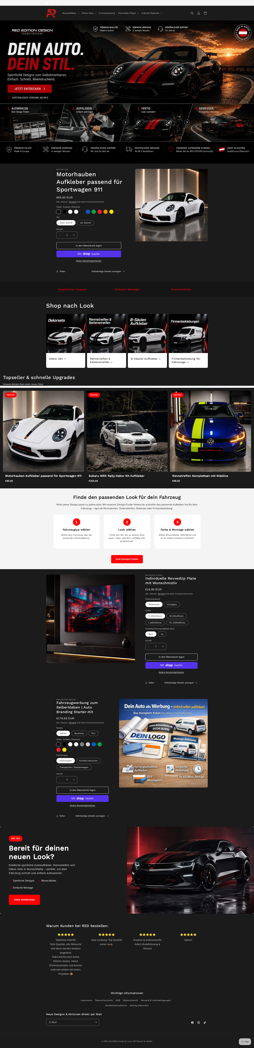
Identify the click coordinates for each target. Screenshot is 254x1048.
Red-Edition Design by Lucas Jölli (122, 1041)
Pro (93, 733)
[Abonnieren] (95, 1022)
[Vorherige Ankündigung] (95, 3)
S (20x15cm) (155, 616)
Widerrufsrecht (130, 1000)
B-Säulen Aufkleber (144, 358)
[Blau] (88, 212)
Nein (150, 634)
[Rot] (100, 212)
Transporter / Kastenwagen (74, 767)
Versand (72, 202)
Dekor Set (56, 358)
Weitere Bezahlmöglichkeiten (89, 261)
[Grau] (82, 744)
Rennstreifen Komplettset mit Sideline (200, 476)
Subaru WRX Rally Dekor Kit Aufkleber (117, 476)
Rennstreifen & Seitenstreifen (100, 360)
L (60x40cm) (155, 622)
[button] (70, 13)
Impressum (86, 1000)
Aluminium (153, 604)
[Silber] (88, 744)
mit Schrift (85, 223)
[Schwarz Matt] (64, 212)
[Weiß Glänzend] (70, 212)
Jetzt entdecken (24, 899)
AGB (118, 1000)
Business (79, 733)
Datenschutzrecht (104, 1000)
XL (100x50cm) (177, 622)
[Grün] (94, 212)
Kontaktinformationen (116, 1005)
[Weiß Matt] (76, 212)
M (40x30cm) (177, 616)
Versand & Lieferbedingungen (156, 1000)
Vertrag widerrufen (139, 1005)
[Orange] (105, 212)
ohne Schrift (66, 223)
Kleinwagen (66, 761)
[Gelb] (111, 212)
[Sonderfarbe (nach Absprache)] (117, 212)
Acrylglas (172, 604)
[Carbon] (82, 212)
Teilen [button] (62, 271)
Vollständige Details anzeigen (106, 271)
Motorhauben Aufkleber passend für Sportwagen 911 (43, 476)
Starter (63, 733)
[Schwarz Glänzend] (58, 212)
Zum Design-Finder (127, 559)
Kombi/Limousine (88, 761)
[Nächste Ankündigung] (158, 3)
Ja (162, 634)
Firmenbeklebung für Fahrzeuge (186, 360)
